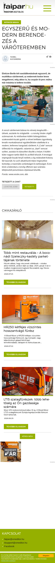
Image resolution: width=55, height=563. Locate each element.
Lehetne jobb (10, 187)
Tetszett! (29, 187)
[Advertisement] (27, 491)
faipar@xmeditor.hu (14, 539)
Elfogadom (46, 556)
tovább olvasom (16, 282)
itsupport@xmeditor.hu (15, 542)
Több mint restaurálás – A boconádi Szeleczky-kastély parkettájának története (27, 256)
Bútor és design (11, 22)
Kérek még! (27, 436)
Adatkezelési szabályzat (8, 561)
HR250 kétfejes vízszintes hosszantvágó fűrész (22, 329)
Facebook (9, 546)
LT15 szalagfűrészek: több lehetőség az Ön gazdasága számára (27, 403)
